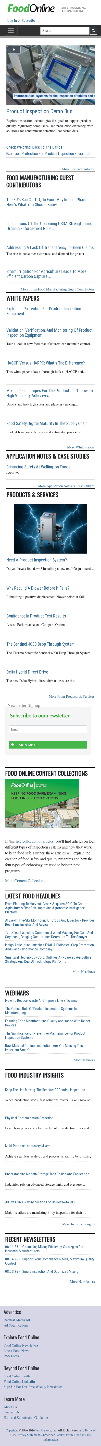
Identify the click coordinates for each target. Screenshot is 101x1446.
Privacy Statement (28, 1435)
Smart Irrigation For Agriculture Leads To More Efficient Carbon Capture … (46, 274)
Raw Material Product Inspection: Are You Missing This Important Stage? (44, 1048)
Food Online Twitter (18, 1376)
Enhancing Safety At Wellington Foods (38, 466)
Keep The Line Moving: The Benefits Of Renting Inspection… (46, 1090)
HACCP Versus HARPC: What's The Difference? (45, 363)
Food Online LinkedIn (19, 1381)
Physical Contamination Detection (29, 1118)
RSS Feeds (11, 1355)
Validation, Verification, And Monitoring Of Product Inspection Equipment (49, 333)
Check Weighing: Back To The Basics (34, 147)
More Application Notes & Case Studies (66, 485)
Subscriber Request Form (57, 1435)
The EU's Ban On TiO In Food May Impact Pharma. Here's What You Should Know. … (48, 202)
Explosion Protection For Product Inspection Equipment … (43, 311)
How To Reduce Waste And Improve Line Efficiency (41, 1001)
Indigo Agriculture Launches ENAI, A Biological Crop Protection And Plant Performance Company (49, 947)
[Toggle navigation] (11, 31)
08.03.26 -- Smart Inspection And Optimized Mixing (41, 1272)
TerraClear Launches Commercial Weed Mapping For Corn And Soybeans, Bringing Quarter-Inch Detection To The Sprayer (49, 935)
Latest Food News (16, 1350)
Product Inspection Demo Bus (39, 111)
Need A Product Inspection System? (36, 560)
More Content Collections (25, 880)
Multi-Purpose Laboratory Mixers (27, 1146)
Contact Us (11, 1412)
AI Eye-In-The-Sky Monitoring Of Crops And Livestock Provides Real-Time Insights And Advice (50, 922)
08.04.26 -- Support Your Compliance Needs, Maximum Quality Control (49, 1261)
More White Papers (81, 447)
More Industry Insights (78, 1224)
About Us (10, 1407)
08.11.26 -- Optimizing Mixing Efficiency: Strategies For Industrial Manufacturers (44, 1249)
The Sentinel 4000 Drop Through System (40, 644)
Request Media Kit (17, 1319)
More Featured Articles (78, 169)
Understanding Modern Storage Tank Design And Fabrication (47, 1174)
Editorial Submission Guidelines (26, 1417)
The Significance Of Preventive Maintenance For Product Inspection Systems (45, 1035)
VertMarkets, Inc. (46, 1430)
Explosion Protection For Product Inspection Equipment (48, 153)
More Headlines (84, 971)
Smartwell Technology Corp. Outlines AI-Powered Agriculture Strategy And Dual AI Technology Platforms (48, 959)
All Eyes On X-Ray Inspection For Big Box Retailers (40, 1202)
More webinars (84, 1060)
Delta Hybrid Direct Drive (27, 672)
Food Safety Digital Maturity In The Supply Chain (47, 423)
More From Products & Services (72, 696)
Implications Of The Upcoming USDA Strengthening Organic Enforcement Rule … (49, 226)
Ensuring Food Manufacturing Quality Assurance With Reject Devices (47, 1023)
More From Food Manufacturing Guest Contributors (58, 289)
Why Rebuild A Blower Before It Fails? (37, 588)
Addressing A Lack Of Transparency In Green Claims (50, 247)
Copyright (12, 1430)
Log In (12, 20)
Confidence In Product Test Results (36, 616)
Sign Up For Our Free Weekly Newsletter (33, 1386)
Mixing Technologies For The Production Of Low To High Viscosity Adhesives (49, 393)
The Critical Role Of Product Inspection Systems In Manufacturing (41, 1011)
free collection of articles (34, 841)
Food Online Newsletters (21, 1345)
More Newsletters (82, 1281)
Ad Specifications (16, 1325)
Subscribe (28, 20)
